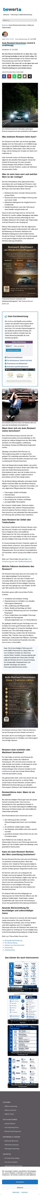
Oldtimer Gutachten (10, 1110)
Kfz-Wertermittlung (11, 943)
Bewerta (5, 25)
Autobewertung (7, 771)
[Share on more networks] (30, 76)
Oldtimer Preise (9, 1114)
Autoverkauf (9, 947)
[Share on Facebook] (4, 76)
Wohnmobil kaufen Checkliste (13, 1166)
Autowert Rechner (10, 1123)
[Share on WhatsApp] (14, 76)
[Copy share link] (25, 76)
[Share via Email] (19, 76)
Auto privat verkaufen (11, 1162)
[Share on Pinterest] (9, 76)
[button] (6, 86)
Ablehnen (20, 1187)
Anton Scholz (10, 39)
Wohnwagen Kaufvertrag (12, 1148)
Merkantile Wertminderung (13, 940)
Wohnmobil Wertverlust (11, 1141)
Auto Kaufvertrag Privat (12, 1127)
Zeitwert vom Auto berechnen (14, 945)
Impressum (24, 1192)
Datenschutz (15, 1192)
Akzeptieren (20, 1182)
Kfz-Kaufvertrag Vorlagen (12, 1158)
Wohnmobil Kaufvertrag (11, 1144)
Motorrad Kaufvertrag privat (13, 1131)
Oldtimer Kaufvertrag (11, 1106)
